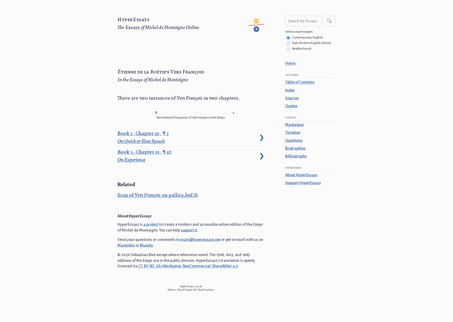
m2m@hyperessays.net (200, 240)
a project (150, 224)
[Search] (329, 21)
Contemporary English (307, 37)
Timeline (292, 133)
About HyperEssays (301, 175)
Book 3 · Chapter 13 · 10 (145, 155)
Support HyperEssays (303, 183)
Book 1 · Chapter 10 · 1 (143, 137)
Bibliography (296, 156)
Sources (292, 98)
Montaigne (294, 125)
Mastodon (126, 245)
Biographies (295, 148)
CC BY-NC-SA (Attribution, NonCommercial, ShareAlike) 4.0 (188, 266)
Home (290, 63)
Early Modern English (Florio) (311, 43)
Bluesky (146, 245)
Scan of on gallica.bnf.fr (157, 195)
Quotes (291, 106)
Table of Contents (300, 82)
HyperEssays (133, 19)
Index (290, 90)
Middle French (301, 48)
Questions (294, 140)
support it (189, 230)
